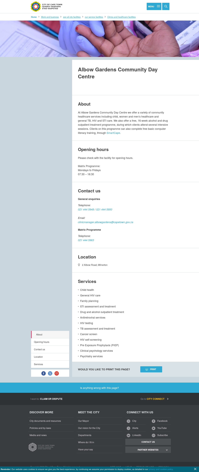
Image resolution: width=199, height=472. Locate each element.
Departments (84, 435)
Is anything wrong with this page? (99, 388)
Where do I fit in (86, 442)
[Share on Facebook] (43, 373)
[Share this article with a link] (56, 373)
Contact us (39, 349)
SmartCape (113, 133)
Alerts (135, 428)
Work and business (50, 17)
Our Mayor (83, 420)
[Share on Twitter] (50, 373)
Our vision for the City (89, 428)
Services (38, 364)
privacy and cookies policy (161, 469)
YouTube (162, 428)
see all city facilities (72, 17)
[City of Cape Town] (46, 6)
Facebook (162, 420)
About (39, 334)
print (153, 369)
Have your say (85, 449)
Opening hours (41, 342)
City (134, 420)
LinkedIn (136, 435)
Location (38, 356)
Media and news (38, 435)
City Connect (156, 398)
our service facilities (94, 17)
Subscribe (162, 435)
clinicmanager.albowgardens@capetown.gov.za (105, 222)
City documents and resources (45, 420)
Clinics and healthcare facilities (121, 17)
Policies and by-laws (40, 428)
